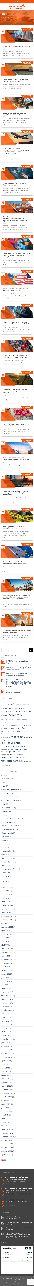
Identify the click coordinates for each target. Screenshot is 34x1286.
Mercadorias (6, 837)
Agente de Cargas (8, 771)
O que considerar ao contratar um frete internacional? (19, 692)
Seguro (4, 855)
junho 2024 (5, 981)
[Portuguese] (18, 1)
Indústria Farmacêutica (10, 826)
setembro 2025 (7, 927)
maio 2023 (5, 1028)
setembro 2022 (7, 1057)
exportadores (8, 728)
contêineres (23, 723)
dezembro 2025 (7, 916)
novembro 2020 (7, 1137)
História (4, 815)
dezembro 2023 (7, 1003)
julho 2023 (5, 1021)
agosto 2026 (6, 887)
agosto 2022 (6, 1061)
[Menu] (2, 6)
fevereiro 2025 (6, 952)
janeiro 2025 (6, 956)
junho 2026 (5, 894)
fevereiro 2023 (6, 1039)
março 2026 (5, 905)
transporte (16, 752)
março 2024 (6, 992)
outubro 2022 (6, 1053)
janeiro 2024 (6, 999)
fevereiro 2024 (6, 996)
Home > (4, 17)
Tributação (5, 876)
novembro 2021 (7, 1093)
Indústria (23, 740)
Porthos (27, 746)
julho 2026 (5, 891)
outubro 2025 (6, 923)
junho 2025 (5, 938)
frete (13, 734)
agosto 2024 (6, 974)
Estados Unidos (26, 725)
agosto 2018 (5, 1155)
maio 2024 (5, 985)
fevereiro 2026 (6, 909)
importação (17, 736)
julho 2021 (5, 1108)
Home (3, 1278)
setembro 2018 (7, 1151)
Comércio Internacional (10, 800)
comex (28, 711)
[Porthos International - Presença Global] (17, 6)
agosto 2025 (6, 931)
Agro (3, 775)
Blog (3, 786)
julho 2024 (5, 978)
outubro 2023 (6, 1010)
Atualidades (5, 779)
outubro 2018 (6, 1147)
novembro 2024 (7, 963)
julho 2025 (5, 934)
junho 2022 (5, 1068)
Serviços (16, 1278)
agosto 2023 (6, 1017)
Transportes (5, 873)
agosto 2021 (5, 1104)
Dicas (3, 804)
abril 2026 (5, 902)
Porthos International (6, 749)
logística (6, 742)
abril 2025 (5, 945)
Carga (13, 708)
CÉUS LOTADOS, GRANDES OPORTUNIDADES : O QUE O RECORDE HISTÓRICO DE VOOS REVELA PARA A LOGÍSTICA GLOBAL (18, 683)
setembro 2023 (7, 1014)
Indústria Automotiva (9, 822)
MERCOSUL (19, 746)
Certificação (5, 793)
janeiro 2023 (6, 1043)
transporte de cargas (14, 755)
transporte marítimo (11, 761)
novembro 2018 (7, 1144)
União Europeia (26, 761)
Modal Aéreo (6, 840)
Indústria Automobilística (10, 819)
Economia (9, 725)
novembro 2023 (7, 1006)
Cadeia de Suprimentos (10, 790)
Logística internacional (9, 829)
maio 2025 (5, 941)
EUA (2, 728)
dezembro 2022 (7, 1046)
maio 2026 (5, 898)
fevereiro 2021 (6, 1126)
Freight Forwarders (6, 734)
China (21, 708)
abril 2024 (5, 988)
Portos (3, 847)
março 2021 (5, 1122)
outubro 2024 (6, 967)
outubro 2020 (6, 1140)
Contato (17, 1279)
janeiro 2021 (5, 1129)
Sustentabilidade (21, 749)
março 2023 (6, 1035)
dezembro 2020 (7, 1133)
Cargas (16, 708)
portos (13, 749)
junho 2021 (5, 1111)
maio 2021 (5, 1115)
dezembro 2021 (7, 1090)
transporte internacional (14, 757)
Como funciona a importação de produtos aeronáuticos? (18, 674)
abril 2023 (5, 1032)
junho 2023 (5, 1025)
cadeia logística (6, 708)
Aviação (4, 782)
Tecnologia (5, 865)
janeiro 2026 (6, 913)
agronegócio (4, 705)
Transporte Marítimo (9, 869)
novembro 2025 (7, 920)
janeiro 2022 (6, 1086)
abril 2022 (5, 1075)
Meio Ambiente (7, 833)
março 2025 (5, 949)
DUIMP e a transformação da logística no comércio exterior (17, 662)
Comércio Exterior (8, 797)
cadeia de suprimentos (22, 705)
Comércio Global (14, 723)
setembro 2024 (7, 970)
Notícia (4, 844)
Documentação (7, 808)
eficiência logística (16, 725)
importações (15, 740)
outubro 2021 (6, 1097)
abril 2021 (5, 1119)
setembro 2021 (7, 1100)
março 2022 (6, 1079)
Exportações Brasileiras (20, 731)
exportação (19, 728)
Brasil (11, 704)
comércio (4, 715)
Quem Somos (9, 1278)
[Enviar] (31, 650)
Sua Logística (24, 1278)
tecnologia (6, 752)
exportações (5, 731)
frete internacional (19, 734)
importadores (5, 737)
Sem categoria (6, 858)
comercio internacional (13, 711)
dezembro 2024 (7, 960)
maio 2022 (5, 1072)
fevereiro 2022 (6, 1082)
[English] (16, 1)
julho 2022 (5, 1064)
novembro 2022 (7, 1050)
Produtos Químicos (8, 851)
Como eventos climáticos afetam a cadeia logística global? (19, 668)
